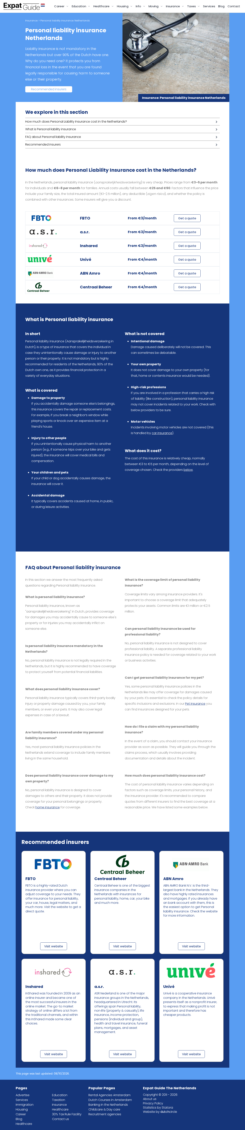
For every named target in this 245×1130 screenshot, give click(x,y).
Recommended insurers (48, 89)
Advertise (22, 1095)
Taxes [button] (192, 6)
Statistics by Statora (158, 1107)
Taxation (58, 1100)
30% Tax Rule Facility (67, 1114)
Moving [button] (154, 6)
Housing (22, 1109)
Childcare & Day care (104, 1109)
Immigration (24, 1104)
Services (209, 6)
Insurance (31, 20)
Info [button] (139, 6)
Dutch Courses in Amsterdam (110, 1100)
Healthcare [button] (101, 6)
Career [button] (59, 6)
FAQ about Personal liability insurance (53, 137)
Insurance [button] (173, 6)
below (188, 470)
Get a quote (187, 218)
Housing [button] (123, 6)
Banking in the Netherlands (108, 1104)
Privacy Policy (153, 1103)
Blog (221, 6)
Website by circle (160, 1112)
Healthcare (24, 1124)
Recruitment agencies (104, 1114)
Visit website (53, 946)
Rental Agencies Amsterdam (109, 1095)
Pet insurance (195, 703)
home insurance (47, 807)
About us (149, 1099)
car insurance (162, 433)
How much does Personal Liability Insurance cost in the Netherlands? (76, 121)
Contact (234, 6)
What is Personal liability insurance (50, 129)
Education (59, 1095)
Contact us (60, 1119)
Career (21, 1114)
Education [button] (79, 6)
